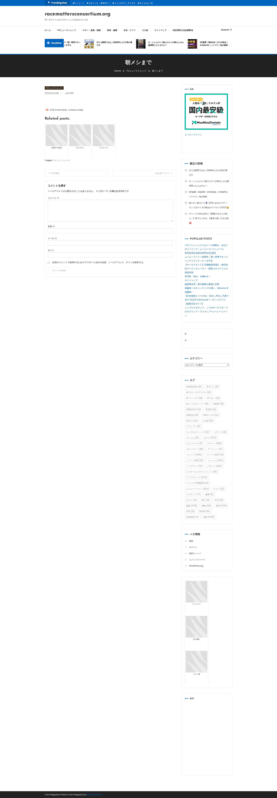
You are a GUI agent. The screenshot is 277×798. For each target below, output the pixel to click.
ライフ (218, 488)
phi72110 (70, 93)
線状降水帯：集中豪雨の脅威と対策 (202, 284)
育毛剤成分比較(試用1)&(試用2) (200, 252)
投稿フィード (195, 553)
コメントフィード (197, 559)
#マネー (213, 398)
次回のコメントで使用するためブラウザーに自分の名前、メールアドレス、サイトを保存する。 (98, 262)
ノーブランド (194, 466)
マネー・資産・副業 (92, 30)
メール (52, 238)
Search (225, 29)
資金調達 (192, 517)
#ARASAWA (194, 386)
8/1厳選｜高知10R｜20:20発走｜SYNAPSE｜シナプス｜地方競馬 (207, 44)
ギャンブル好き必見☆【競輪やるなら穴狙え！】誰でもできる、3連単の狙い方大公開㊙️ (209, 218)
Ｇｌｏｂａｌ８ (146, 3)
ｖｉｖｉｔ (79, 3)
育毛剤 (204, 511)
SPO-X (192, 420)
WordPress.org (196, 565)
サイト (51, 250)
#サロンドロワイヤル (198, 392)
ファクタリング (196, 477)
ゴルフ (210, 437)
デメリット (215, 449)
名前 (51, 226)
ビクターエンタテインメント (201, 471)
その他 (145, 30)
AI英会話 (192, 415)
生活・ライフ (129, 30)
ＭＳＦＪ (106, 3)
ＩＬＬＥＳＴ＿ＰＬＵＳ (125, 3)
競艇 (191, 505)
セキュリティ (194, 449)
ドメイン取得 (215, 454)
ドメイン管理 (194, 460)
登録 (191, 541)
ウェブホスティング (197, 432)
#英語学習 (193, 409)
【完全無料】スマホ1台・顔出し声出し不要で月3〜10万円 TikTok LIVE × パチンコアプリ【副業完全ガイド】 (207, 299)
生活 (219, 500)
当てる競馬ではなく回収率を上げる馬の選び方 (108, 44)
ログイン (193, 547)
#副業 (218, 403)
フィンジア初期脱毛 (197, 483)
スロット (214, 443)
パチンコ (214, 466)
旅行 (205, 500)
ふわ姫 (207, 420)
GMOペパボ (211, 415)
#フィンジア (194, 398)
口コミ (191, 500)
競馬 (221, 505)
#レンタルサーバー (197, 403)
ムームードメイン (193, 134)
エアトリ (220, 432)
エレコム (192, 437)
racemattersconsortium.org (78, 14)
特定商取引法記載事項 (183, 30)
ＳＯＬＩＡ (93, 3)
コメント (53, 197)
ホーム (48, 30)
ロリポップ (193, 494)
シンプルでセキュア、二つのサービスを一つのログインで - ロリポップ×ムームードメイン (206, 311)
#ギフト (212, 386)
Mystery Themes (94, 794)
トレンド (57, 160)
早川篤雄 (55, 173)
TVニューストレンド (66, 30)
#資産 (211, 409)
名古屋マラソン (162, 173)
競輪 (207, 505)
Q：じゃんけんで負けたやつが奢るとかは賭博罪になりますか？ (159, 44)
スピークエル (194, 443)
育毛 (190, 511)
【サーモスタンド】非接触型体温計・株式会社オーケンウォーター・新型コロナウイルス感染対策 (206, 268)
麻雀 (208, 517)
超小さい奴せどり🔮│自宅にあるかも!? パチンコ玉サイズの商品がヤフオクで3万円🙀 (209, 205)
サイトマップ (160, 30)
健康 (209, 494)
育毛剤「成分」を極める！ (198, 276)
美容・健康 (112, 30)
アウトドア (193, 426)
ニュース (66, 160)
